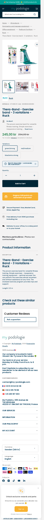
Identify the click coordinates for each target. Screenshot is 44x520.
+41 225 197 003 (12, 389)
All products (14, 23)
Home (4, 23)
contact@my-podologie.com (16, 377)
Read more (29, 124)
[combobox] (20, 14)
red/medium (27, 145)
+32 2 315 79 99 (12, 385)
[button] (3, 8)
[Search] (35, 14)
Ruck (4, 33)
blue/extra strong (12, 151)
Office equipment (8, 29)
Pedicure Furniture (26, 29)
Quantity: (5, 166)
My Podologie (16, 339)
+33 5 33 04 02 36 (13, 381)
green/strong (11, 145)
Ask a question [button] (13, 315)
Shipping (14, 133)
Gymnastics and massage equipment (15, 26)
